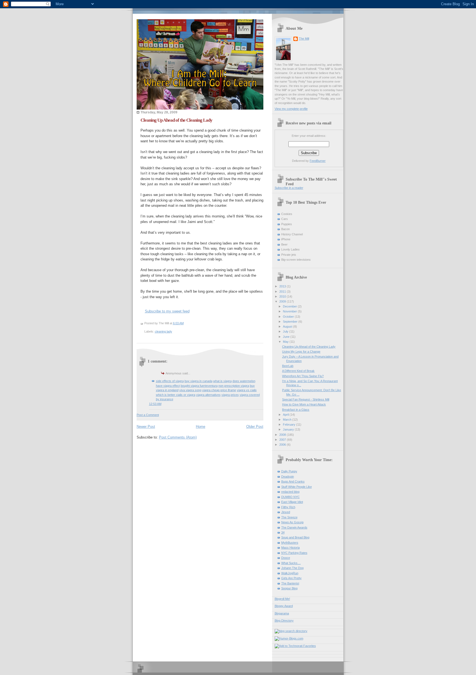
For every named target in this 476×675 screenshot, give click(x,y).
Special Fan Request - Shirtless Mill (305, 399)
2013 (283, 286)
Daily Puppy (289, 471)
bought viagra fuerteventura (199, 385)
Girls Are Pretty (291, 578)
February (289, 424)
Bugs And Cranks (293, 481)
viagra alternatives (208, 394)
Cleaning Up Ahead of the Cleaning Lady (176, 120)
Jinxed (285, 512)
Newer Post (146, 426)
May (286, 341)
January (289, 429)
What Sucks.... (291, 563)
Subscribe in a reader (289, 187)
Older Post (254, 426)
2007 (283, 439)
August (288, 326)
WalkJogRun (289, 573)
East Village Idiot (292, 501)
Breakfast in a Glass (295, 409)
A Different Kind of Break (298, 370)
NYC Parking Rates (294, 552)
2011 (283, 291)
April (286, 414)
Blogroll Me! (282, 598)
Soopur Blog (289, 588)
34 (283, 532)
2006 (283, 444)
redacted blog (290, 491)
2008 (283, 434)
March (287, 419)
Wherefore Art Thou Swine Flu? (303, 376)
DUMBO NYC (290, 497)
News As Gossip (292, 522)
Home (200, 426)
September (290, 321)
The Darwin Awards (294, 527)
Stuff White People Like (296, 486)
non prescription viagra (233, 385)
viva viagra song (190, 390)
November (290, 311)
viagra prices (230, 394)
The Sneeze (289, 517)
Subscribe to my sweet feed (167, 311)
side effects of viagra (170, 381)
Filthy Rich (288, 507)
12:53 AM (155, 403)
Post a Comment (148, 415)
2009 (283, 301)
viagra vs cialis (247, 390)
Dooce (285, 557)
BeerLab (287, 366)
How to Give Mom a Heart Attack (304, 404)
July (286, 331)
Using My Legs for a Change (301, 351)
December (290, 306)
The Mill (304, 38)
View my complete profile (291, 108)
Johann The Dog (292, 568)
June (286, 336)
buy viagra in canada (198, 381)
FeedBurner (318, 160)
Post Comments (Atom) (178, 437)
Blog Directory (284, 620)
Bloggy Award (284, 606)
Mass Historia (290, 547)
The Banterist (290, 583)
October (289, 316)
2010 (283, 296)
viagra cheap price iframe (219, 390)
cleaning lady (163, 331)
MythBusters (289, 542)
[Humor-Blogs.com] (289, 638)
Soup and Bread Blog (295, 537)
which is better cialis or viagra (175, 394)
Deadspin (287, 476)
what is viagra (222, 381)
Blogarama (282, 613)
